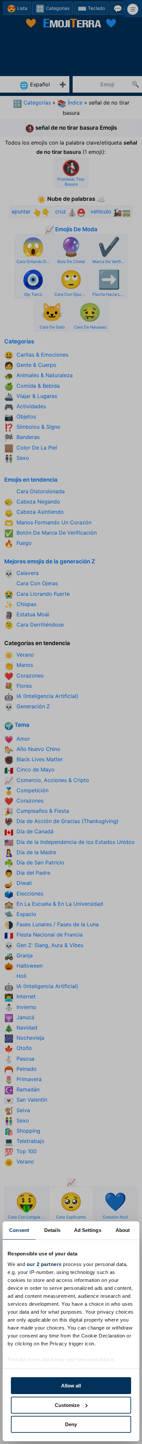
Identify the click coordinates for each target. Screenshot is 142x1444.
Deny (71, 1424)
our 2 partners (44, 1264)
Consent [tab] (19, 1230)
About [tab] (123, 1230)
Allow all (71, 1385)
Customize (67, 1405)
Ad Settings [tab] (87, 1230)
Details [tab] (52, 1230)
